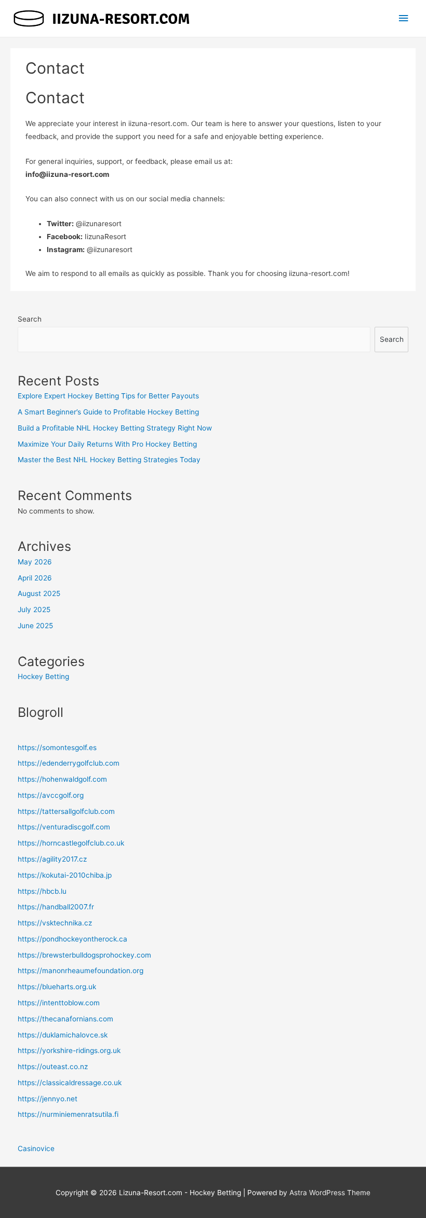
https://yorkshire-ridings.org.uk (69, 1050)
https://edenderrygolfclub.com (68, 763)
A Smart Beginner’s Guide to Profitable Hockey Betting (108, 412)
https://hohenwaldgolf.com (62, 779)
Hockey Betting (43, 676)
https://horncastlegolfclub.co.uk (71, 843)
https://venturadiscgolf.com (64, 827)
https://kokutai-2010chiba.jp (65, 875)
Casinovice (36, 1148)
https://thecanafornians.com (65, 1019)
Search (30, 319)
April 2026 (35, 578)
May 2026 (35, 562)
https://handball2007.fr (56, 907)
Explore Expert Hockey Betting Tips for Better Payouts (108, 396)
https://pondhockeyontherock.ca (72, 939)
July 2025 (34, 609)
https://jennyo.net (47, 1099)
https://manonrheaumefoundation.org (80, 970)
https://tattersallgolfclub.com (66, 811)
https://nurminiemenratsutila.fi (68, 1114)
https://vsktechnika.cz (55, 923)
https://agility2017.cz (52, 859)
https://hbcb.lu (42, 891)
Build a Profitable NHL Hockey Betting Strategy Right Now (115, 428)
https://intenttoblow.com (59, 1003)
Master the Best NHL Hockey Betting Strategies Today (109, 459)
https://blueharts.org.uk (57, 986)
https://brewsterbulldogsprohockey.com (84, 955)
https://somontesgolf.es (57, 747)
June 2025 (35, 625)
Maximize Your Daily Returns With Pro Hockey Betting (107, 444)
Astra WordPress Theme (329, 1192)
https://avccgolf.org (51, 795)
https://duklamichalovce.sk (63, 1035)
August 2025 (39, 593)
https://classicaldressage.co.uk (70, 1082)
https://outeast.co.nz (53, 1066)
